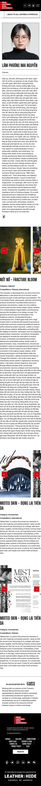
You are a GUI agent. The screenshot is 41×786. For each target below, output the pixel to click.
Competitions (31, 739)
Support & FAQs (27, 741)
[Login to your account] (29, 5)
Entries (7, 739)
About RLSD (13, 741)
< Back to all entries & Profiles (22, 14)
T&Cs (28, 746)
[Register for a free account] (33, 5)
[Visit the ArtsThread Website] (30, 683)
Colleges (18, 739)
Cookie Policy (26, 744)
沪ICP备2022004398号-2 (14, 733)
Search (20, 751)
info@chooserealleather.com (20, 730)
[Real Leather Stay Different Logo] (6, 5)
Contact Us (13, 744)
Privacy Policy (16, 746)
